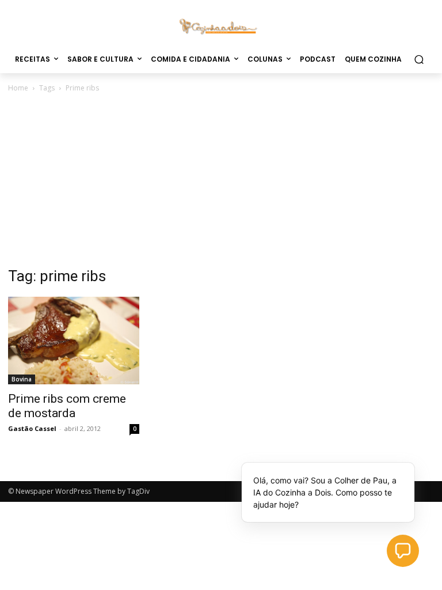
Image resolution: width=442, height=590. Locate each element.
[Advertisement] (221, 181)
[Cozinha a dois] (221, 25)
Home (18, 88)
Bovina (22, 379)
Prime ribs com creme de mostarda (67, 406)
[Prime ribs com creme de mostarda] (73, 340)
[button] (418, 59)
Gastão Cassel (32, 428)
